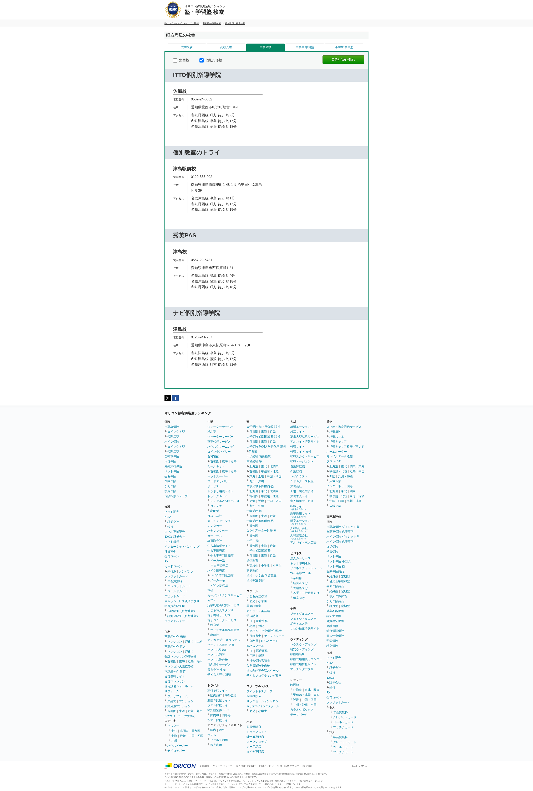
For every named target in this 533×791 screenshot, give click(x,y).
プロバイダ (333, 461)
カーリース (214, 535)
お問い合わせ (266, 766)
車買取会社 (214, 540)
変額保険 (332, 640)
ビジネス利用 (219, 740)
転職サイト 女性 (300, 451)
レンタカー (214, 525)
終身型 (333, 576)
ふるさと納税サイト (220, 491)
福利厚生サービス (219, 664)
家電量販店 (254, 726)
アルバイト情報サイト (304, 441)
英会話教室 (254, 606)
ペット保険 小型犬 (338, 561)
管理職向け (300, 588)
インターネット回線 (339, 486)
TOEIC (253, 630)
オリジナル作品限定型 (224, 630)
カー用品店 (254, 746)
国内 (213, 730)
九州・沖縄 (256, 481)
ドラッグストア (257, 731)
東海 (182, 661)
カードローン (173, 566)
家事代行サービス (219, 441)
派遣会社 (296, 486)
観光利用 (216, 745)
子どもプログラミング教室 (264, 675)
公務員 (253, 640)
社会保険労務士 (271, 630)
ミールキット (216, 466)
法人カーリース (300, 558)
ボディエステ (299, 623)
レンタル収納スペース (224, 501)
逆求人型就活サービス (304, 436)
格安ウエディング (302, 649)
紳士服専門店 (255, 736)
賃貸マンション (174, 681)
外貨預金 (170, 551)
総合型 (214, 625)
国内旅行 (216, 695)
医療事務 (262, 621)
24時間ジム (254, 696)
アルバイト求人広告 (303, 542)
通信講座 (252, 616)
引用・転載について (288, 766)
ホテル (211, 735)
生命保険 (170, 476)
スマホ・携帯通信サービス (343, 426)
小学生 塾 (253, 540)
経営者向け (300, 583)
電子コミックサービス (222, 620)
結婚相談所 (297, 654)
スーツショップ (257, 741)
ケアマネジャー (274, 635)
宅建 (252, 626)
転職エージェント (302, 461)
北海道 (253, 466)
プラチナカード (343, 727)
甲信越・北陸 (270, 471)
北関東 (184, 730)
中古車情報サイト (219, 545)
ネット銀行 (171, 541)
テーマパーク (299, 714)
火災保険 (170, 461)
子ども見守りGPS (219, 674)
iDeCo (330, 677)
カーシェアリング (219, 521)
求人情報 (308, 766)
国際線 (226, 715)
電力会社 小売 (216, 669)
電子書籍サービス (219, 615)
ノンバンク (186, 571)
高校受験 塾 (254, 461)
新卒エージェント (302, 522)
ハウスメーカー (177, 745)
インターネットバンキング (181, 546)
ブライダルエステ (302, 613)
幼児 (252, 601)
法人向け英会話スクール (263, 670)
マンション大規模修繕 (179, 666)
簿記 (261, 626)
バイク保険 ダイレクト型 (342, 536)
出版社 (214, 635)
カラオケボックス (302, 709)
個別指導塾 (213, 60)
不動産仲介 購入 (175, 646)
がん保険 (170, 486)
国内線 (214, 715)
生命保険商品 (335, 586)
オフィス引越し (217, 649)
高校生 (253, 565)
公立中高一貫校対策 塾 (261, 530)
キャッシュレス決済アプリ (181, 601)
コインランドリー (219, 451)
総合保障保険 (335, 630)
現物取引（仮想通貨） (182, 611)
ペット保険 (171, 471)
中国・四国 (196, 735)
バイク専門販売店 (222, 575)
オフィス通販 (216, 654)
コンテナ (216, 506)
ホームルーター (336, 451)
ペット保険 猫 (335, 566)
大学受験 (187, 47)
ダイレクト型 (176, 431)
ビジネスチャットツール (306, 568)
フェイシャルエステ (303, 618)
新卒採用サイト (300, 515)
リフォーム (171, 691)
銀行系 (171, 571)
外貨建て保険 (335, 621)
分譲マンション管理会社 (180, 656)
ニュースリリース (223, 766)
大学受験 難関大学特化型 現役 (266, 446)
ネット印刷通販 (300, 563)
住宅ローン (171, 556)
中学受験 (265, 47)
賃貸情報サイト (174, 676)
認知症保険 (333, 616)
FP (251, 621)
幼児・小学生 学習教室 (261, 575)
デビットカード (174, 596)
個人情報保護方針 (246, 766)
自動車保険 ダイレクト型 (342, 526)
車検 (210, 590)
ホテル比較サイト (219, 705)
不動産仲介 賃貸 (175, 671)
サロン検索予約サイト (304, 628)
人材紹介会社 (299, 529)
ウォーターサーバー (220, 426)
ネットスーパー (217, 476)
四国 (332, 476)
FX (166, 561)
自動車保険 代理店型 (340, 531)
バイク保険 (171, 441)
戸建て (189, 641)
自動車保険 (171, 426)
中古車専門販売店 (222, 555)
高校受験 (226, 47)
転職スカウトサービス (304, 456)
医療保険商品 (335, 571)
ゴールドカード (177, 591)
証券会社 (173, 521)
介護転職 (296, 471)
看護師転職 (297, 466)
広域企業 (335, 481)
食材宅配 (213, 456)
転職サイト (297, 446)
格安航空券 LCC (218, 710)
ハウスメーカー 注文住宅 (179, 716)
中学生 (265, 565)
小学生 (277, 565)
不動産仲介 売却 (175, 636)
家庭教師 (252, 570)
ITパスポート (269, 640)
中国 (361, 471)
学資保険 (170, 491)
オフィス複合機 (217, 659)
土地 (199, 641)
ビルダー (173, 725)
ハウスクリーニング (220, 446)
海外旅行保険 (173, 466)
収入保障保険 (338, 596)
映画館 (294, 684)
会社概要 (204, 766)
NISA (167, 516)
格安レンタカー (217, 530)
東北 (174, 730)
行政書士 (255, 635)
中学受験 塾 (254, 511)
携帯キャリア (338, 441)
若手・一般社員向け (306, 593)
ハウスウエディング (303, 644)
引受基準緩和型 (339, 581)
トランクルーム (217, 496)
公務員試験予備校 (258, 665)
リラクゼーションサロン (263, 701)
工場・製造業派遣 (302, 491)
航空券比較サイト (219, 700)
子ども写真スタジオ (220, 610)
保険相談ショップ (176, 496)
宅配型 (214, 511)
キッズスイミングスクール (263, 706)
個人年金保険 (335, 635)
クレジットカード (176, 576)
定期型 (345, 576)
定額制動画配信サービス (223, 605)
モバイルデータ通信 (339, 456)
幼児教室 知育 (256, 580)
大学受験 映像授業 (259, 456)
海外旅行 (231, 695)
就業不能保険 (335, 611)
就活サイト (297, 431)
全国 (313, 704)
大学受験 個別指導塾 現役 (263, 436)
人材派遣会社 (299, 537)
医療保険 (170, 481)
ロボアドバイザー (176, 621)
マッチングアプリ (302, 669)
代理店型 (173, 436)
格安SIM (334, 431)
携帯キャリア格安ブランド (346, 446)
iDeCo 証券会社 (174, 536)
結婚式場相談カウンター (306, 659)
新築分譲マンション (177, 706)
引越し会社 (214, 516)
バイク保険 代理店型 (340, 541)
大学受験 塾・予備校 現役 (263, 426)
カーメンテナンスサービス (224, 595)
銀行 (170, 526)
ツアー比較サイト (219, 720)
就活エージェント (302, 426)
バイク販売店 (216, 570)
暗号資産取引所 (174, 606)
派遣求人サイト (300, 496)
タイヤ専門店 (255, 751)
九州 (199, 661)
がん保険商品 (335, 601)
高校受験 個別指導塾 (260, 486)
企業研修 (296, 578)
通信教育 (252, 560)
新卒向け (299, 598)
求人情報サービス (302, 501)
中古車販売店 (216, 550)
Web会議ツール (300, 573)
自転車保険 (171, 456)
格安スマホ (336, 436)
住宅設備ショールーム (179, 686)
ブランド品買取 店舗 (220, 645)
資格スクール (255, 645)
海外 (222, 730)
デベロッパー (176, 750)
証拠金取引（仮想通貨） (183, 616)
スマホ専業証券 (174, 531)
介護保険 (332, 626)
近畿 (191, 661)
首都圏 (171, 661)
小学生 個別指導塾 (259, 550)
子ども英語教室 (257, 596)
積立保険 (332, 645)
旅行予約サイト (217, 690)
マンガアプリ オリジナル (223, 640)
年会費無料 (174, 581)
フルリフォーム (177, 696)
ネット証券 (171, 511)
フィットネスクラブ (260, 691)
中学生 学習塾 (305, 47)
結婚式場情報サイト (303, 664)
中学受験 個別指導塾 (260, 521)
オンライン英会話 (258, 611)
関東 (316, 689)
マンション (174, 641)
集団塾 (183, 60)
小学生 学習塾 (344, 47)
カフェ (211, 600)
